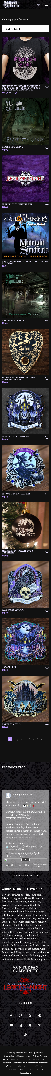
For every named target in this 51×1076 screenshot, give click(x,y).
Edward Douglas (11, 898)
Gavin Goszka (32, 898)
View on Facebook (40, 864)
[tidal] (40, 1026)
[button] (18, 865)
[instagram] (21, 1017)
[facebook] (11, 1017)
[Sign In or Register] (32, 4)
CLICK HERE (25, 1003)
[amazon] (21, 1026)
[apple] (30, 1026)
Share (37, 866)
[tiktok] (25, 1036)
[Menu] (46, 4)
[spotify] (40, 1017)
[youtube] (11, 1026)
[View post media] (25, 859)
